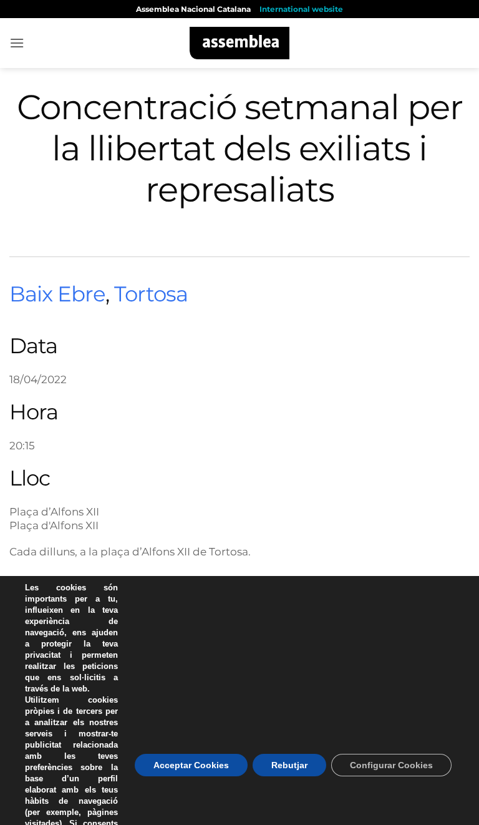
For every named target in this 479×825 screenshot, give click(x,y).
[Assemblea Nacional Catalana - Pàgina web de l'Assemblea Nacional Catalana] (240, 43)
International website (301, 9)
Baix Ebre (57, 294)
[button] (16, 42)
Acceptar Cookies (191, 765)
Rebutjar (289, 765)
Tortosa (151, 294)
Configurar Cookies (391, 765)
